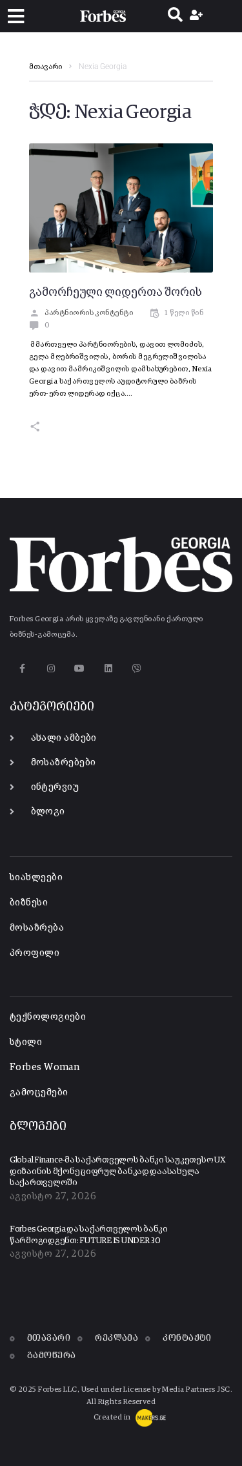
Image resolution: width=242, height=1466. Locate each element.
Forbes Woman (44, 1067)
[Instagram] (50, 668)
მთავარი (45, 67)
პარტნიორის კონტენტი (89, 313)
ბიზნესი (29, 902)
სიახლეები (36, 877)
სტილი (26, 1042)
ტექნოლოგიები (48, 1017)
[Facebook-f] (22, 668)
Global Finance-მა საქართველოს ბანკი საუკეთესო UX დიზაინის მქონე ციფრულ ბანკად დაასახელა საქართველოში (118, 1171)
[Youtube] (79, 668)
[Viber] (137, 668)
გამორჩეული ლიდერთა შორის (115, 292)
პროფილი (34, 953)
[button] (16, 16)
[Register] (198, 16)
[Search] (175, 16)
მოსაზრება (37, 928)
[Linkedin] (108, 668)
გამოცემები (39, 1092)
